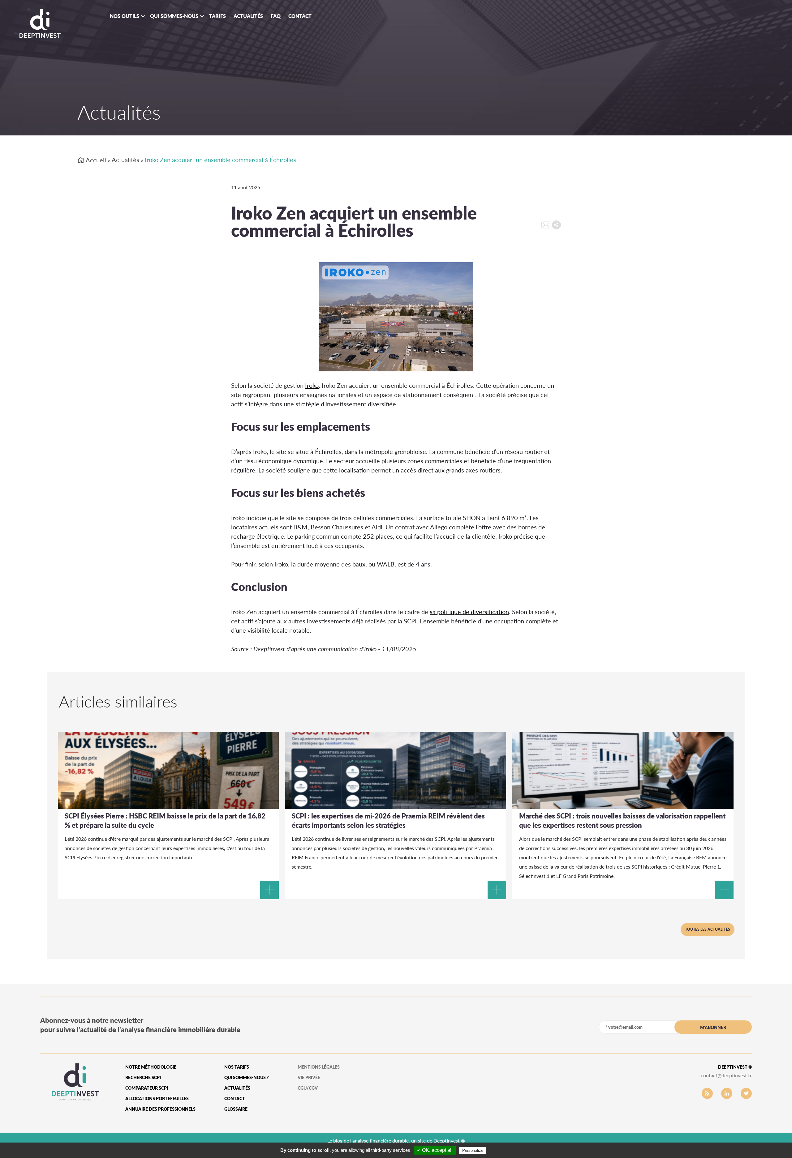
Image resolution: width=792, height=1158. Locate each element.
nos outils (124, 16)
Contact (300, 16)
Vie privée (309, 1077)
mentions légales (319, 1067)
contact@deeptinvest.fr (726, 1075)
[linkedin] (726, 1093)
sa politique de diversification (469, 611)
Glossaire (236, 1109)
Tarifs (217, 16)
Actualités (248, 16)
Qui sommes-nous (174, 16)
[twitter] (746, 1093)
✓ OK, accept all (435, 1150)
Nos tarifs (236, 1067)
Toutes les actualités (707, 929)
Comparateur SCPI (146, 1088)
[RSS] (707, 1093)
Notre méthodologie (150, 1067)
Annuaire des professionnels (160, 1109)
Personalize (472, 1150)
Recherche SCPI (143, 1077)
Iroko (312, 385)
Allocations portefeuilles (157, 1098)
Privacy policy (502, 1150)
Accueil (95, 160)
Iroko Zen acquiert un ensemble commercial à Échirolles (220, 159)
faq (276, 16)
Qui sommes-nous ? (246, 1077)
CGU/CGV (308, 1088)
